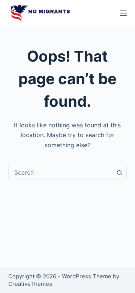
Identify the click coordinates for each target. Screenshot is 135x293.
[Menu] (123, 13)
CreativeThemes (30, 283)
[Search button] (119, 172)
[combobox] (60, 172)
